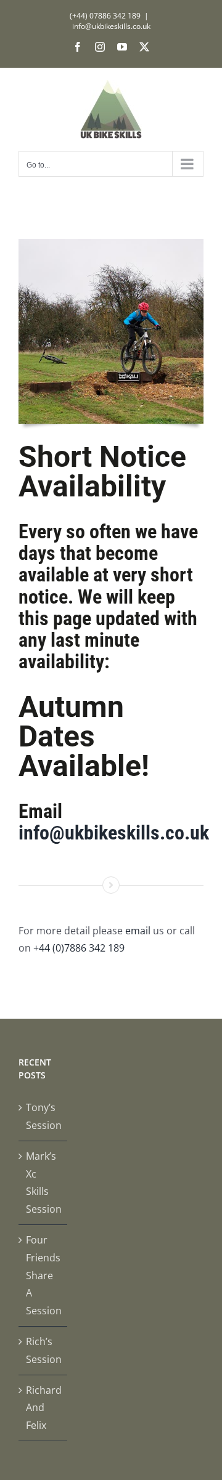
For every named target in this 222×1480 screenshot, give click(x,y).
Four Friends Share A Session (43, 1275)
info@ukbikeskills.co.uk (111, 26)
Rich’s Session (43, 1350)
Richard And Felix (43, 1408)
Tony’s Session (43, 1116)
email (137, 930)
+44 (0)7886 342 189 (79, 948)
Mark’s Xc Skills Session (43, 1182)
